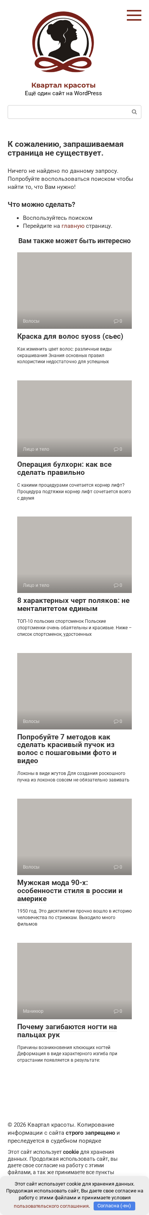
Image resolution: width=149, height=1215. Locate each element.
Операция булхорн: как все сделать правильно (64, 468)
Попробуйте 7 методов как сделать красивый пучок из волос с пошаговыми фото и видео (67, 749)
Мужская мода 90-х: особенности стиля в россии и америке (70, 890)
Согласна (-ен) (114, 1206)
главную (73, 226)
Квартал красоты (63, 85)
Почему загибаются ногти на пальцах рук (67, 1030)
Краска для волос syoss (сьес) (70, 336)
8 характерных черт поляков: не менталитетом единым (73, 604)
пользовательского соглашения (51, 1206)
